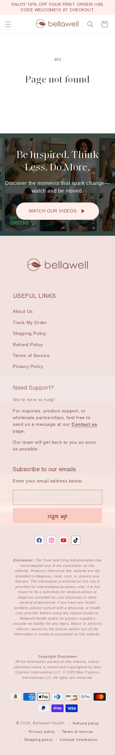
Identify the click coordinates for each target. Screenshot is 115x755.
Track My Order (30, 322)
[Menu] (8, 24)
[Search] (90, 24)
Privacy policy (42, 731)
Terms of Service (31, 355)
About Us (23, 311)
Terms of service (77, 731)
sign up (57, 516)
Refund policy (86, 723)
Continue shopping (57, 103)
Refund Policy (28, 344)
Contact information (78, 739)
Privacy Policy (28, 366)
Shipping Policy (29, 333)
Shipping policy (38, 739)
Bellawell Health (49, 723)
